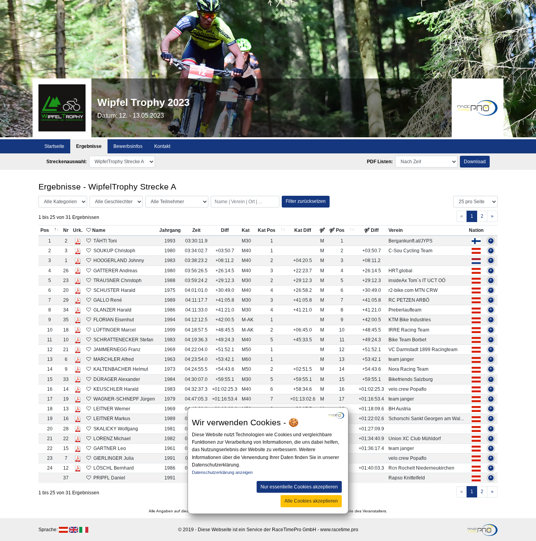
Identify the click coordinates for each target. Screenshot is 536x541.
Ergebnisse (89, 146)
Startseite (54, 146)
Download (475, 161)
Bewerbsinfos (127, 146)
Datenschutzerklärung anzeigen (222, 472)
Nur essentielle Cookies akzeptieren (299, 487)
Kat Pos (266, 230)
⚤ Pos (337, 230)
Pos (44, 230)
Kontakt (162, 146)
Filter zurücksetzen (306, 201)
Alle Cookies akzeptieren (311, 501)
